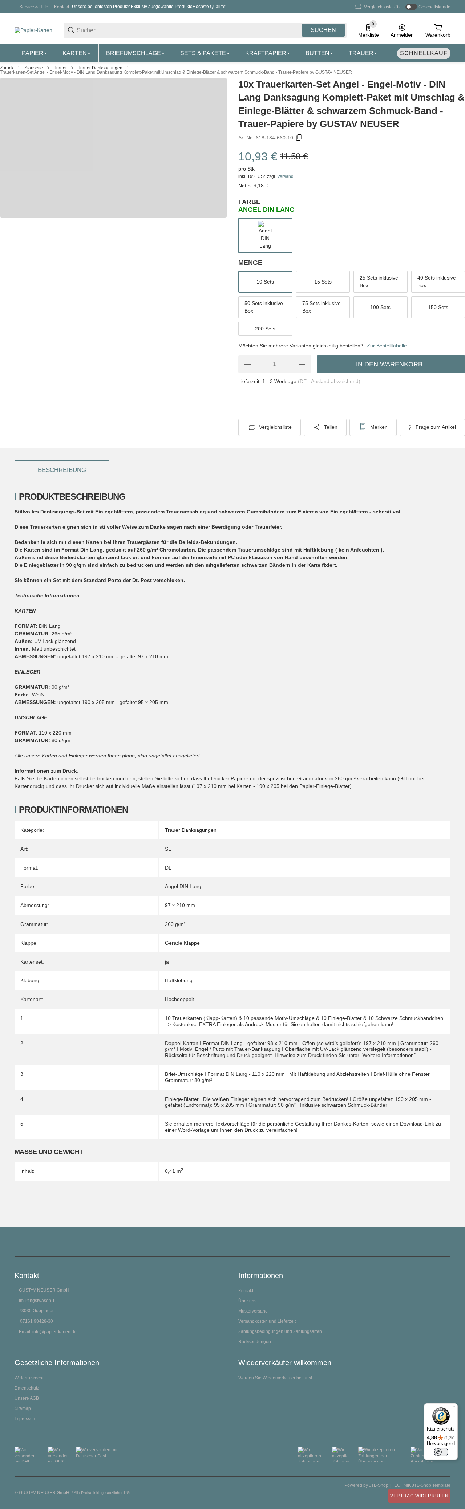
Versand (285, 176)
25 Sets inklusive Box (379, 281)
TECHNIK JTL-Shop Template (421, 1485)
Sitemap (23, 1408)
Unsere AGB (27, 1398)
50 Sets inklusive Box (263, 307)
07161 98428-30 (36, 1321)
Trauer (60, 68)
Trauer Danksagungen (100, 68)
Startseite (33, 68)
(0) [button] (382, 6)
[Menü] (453, 1407)
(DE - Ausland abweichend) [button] (329, 381)
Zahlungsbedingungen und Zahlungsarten (280, 1331)
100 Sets (380, 307)
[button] (444, 1242)
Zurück (6, 68)
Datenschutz (27, 1388)
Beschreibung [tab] (62, 470)
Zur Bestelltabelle (387, 346)
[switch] (441, 1452)
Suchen (323, 30)
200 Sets (265, 329)
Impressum (25, 1418)
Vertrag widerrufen (419, 1495)
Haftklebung (179, 980)
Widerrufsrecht (29, 1377)
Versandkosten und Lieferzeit (267, 1321)
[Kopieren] (299, 137)
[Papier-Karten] (33, 30)
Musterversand (253, 1311)
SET (170, 849)
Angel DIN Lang (183, 886)
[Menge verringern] (247, 364)
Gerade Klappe (182, 943)
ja (167, 962)
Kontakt (61, 6)
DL (168, 868)
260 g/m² (175, 924)
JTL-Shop (379, 1485)
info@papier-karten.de (54, 1331)
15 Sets (323, 282)
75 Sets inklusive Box (321, 307)
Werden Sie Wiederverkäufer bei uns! (275, 1377)
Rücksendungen (254, 1341)
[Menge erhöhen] (302, 364)
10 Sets (265, 282)
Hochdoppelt (179, 999)
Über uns (247, 1300)
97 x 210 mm (180, 905)
